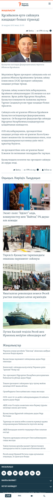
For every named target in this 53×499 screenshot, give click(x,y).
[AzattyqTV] (31, 496)
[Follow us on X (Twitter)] (9, 473)
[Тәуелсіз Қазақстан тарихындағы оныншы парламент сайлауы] (26, 238)
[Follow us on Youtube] (15, 473)
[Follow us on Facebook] (3, 473)
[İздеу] (44, 496)
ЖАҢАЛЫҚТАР (8, 11)
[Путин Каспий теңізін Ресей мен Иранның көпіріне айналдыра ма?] (26, 315)
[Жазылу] (38, 473)
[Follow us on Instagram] (21, 473)
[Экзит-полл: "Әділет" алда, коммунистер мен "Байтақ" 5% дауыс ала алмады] (26, 197)
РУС (19, 496)
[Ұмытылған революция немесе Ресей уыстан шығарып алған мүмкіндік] (26, 277)
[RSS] (32, 473)
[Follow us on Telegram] (26, 473)
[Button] (30, 31)
